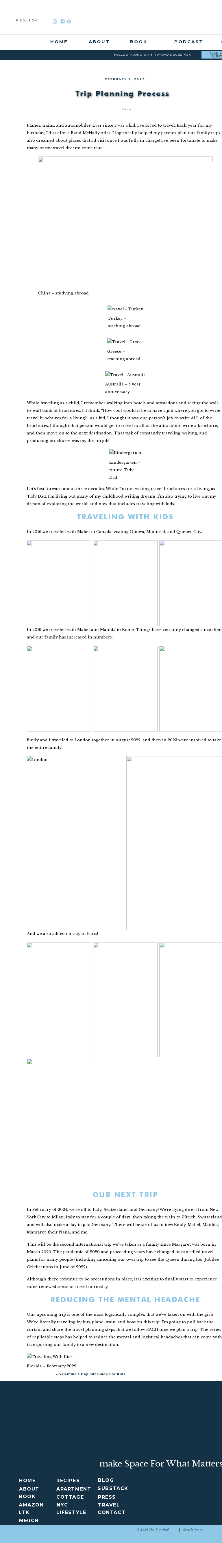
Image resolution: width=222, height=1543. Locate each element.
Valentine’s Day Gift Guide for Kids (92, 1374)
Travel (127, 109)
